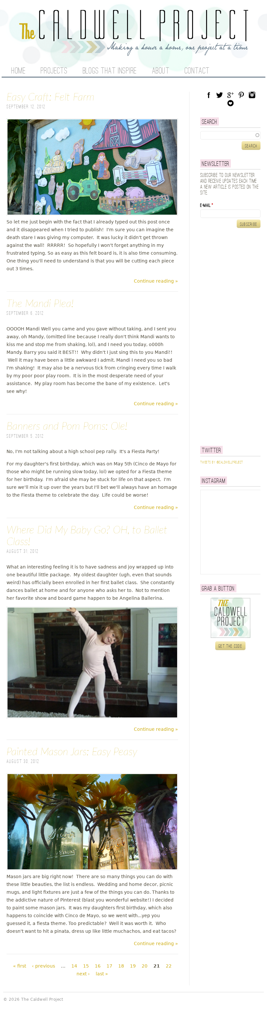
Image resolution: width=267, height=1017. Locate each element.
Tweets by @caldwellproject (221, 462)
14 (74, 966)
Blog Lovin (230, 103)
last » (102, 973)
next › (83, 973)
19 (133, 966)
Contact (197, 71)
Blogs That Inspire (110, 71)
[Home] (133, 52)
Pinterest (241, 95)
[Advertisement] (233, 337)
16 (98, 966)
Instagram (252, 95)
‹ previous (43, 966)
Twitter (219, 95)
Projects (54, 71)
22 (169, 966)
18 (121, 966)
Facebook (208, 95)
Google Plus (230, 95)
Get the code (230, 646)
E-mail (206, 205)
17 (109, 966)
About (161, 71)
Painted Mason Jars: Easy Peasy (72, 752)
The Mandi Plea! (40, 304)
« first (19, 966)
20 (145, 966)
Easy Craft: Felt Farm (50, 97)
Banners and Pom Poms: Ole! (67, 426)
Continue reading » (156, 281)
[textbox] (230, 135)
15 (86, 966)
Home (18, 71)
